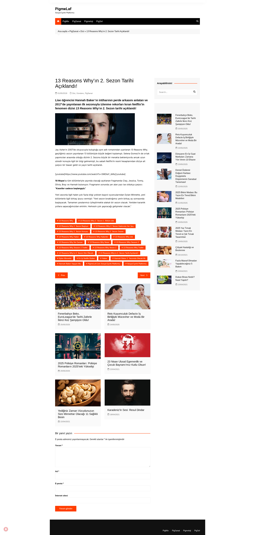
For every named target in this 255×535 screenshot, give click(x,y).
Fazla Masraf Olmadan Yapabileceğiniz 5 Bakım (186, 264)
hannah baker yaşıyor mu (70, 264)
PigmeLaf (63, 9)
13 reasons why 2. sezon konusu (73, 231)
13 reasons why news (99, 242)
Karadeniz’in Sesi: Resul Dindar (125, 409)
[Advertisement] (127, 54)
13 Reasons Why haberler (97, 237)
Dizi (82, 31)
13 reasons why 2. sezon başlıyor (73, 226)
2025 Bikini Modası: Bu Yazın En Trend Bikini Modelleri (186, 195)
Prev (63, 275)
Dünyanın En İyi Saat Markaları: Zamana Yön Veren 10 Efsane (185, 157)
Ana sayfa (62, 31)
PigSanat (76, 21)
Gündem (80, 93)
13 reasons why (66, 221)
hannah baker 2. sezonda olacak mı (129, 258)
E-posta (59, 483)
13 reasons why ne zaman (71, 242)
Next (142, 275)
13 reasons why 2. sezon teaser (109, 231)
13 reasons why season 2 (127, 242)
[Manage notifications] (6, 529)
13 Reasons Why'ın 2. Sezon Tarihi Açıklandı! (119, 253)
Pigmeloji (88, 21)
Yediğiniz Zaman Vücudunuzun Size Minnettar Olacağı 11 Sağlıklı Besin (78, 414)
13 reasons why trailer (133, 247)
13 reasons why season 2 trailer (73, 247)
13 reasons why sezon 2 (105, 247)
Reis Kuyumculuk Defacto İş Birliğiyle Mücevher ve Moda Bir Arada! (125, 317)
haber (104, 258)
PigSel (99, 21)
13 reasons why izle (124, 237)
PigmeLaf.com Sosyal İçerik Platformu (104, 264)
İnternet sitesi (61, 495)
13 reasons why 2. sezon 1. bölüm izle (97, 221)
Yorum (59, 445)
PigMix (66, 21)
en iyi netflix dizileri (86, 258)
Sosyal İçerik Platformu (136, 264)
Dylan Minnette (65, 258)
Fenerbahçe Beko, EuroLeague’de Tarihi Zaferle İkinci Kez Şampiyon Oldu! (75, 317)
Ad (57, 471)
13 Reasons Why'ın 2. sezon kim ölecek (76, 253)
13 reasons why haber (69, 237)
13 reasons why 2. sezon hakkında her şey (114, 226)
